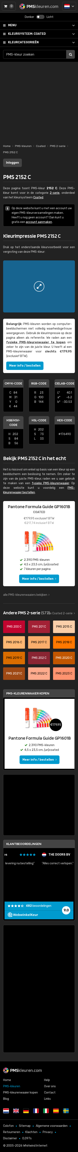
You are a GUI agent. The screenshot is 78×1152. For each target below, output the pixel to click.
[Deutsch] (26, 1110)
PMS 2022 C (39, 673)
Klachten (31, 1132)
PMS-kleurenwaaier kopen (27, 693)
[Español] (56, 1110)
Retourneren (11, 1132)
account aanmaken (39, 222)
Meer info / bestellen (25, 365)
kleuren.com (26, 1070)
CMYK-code (13, 383)
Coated (27, 34)
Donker (29, 17)
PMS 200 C (14, 626)
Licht (50, 17)
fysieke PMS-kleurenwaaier (50, 483)
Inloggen (12, 162)
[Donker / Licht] (40, 17)
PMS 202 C (39, 658)
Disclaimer (10, 1138)
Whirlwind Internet (35, 1145)
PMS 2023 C (64, 673)
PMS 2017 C (39, 642)
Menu (12, 25)
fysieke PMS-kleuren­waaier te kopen (36, 342)
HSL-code (39, 420)
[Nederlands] (69, 6)
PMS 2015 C (64, 626)
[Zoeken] (70, 54)
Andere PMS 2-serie (26, 612)
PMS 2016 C (14, 642)
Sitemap (25, 1126)
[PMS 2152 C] (39, 286)
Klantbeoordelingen (23, 844)
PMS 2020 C (64, 658)
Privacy (48, 1132)
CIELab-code (64, 383)
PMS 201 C (39, 626)
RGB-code (39, 383)
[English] (16, 1110)
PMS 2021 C (14, 673)
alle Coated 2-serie (60, 613)
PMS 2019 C (14, 658)
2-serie (54, 193)
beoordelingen (38, 906)
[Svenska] (66, 1110)
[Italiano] (46, 1110)
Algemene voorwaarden (52, 1126)
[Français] (36, 1110)
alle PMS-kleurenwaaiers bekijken (25, 595)
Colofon (8, 1126)
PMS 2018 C (64, 642)
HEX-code (64, 420)
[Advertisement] (39, 101)
